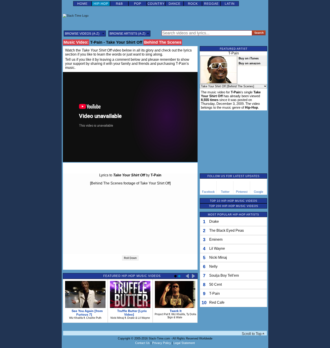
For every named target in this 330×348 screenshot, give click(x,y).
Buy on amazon (249, 63)
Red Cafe (216, 302)
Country (156, 3)
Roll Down (130, 258)
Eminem (215, 239)
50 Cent (215, 284)
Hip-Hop (101, 3)
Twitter (225, 191)
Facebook (208, 191)
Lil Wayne (217, 248)
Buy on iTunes (249, 58)
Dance (174, 3)
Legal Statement (184, 343)
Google (258, 191)
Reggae (211, 3)
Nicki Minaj (218, 257)
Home (82, 3)
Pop (137, 3)
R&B (119, 3)
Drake (214, 221)
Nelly (213, 266)
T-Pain (214, 293)
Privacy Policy (161, 343)
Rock (193, 3)
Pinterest (242, 191)
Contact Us (142, 343)
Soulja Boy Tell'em (224, 275)
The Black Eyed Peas (226, 230)
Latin (230, 3)
